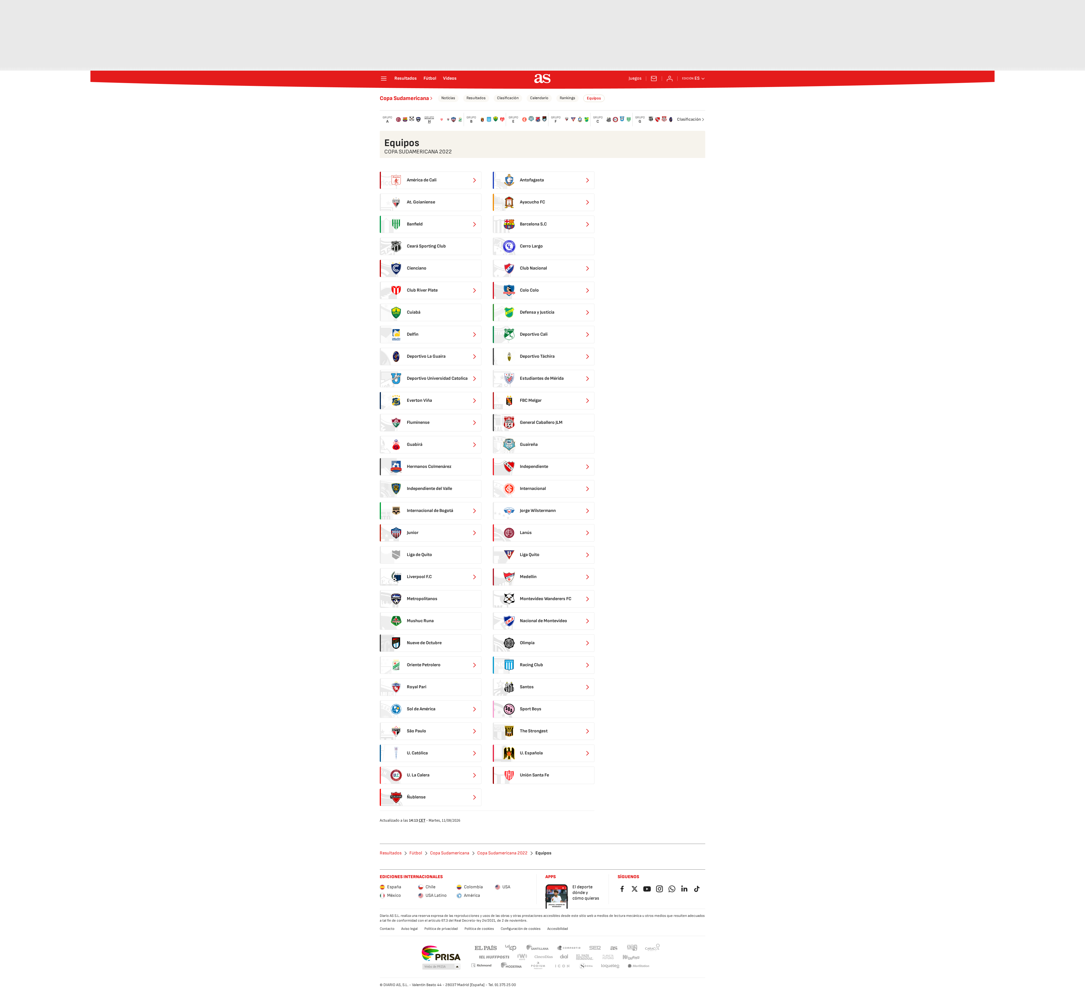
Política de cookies (479, 928)
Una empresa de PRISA (440, 953)
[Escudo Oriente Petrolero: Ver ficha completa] (460, 119)
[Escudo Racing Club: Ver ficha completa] (489, 119)
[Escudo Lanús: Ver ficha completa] (398, 119)
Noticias (448, 97)
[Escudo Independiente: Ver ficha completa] (657, 119)
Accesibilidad (557, 928)
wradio (522, 957)
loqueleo (610, 966)
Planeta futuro (608, 957)
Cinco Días (543, 957)
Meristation (638, 966)
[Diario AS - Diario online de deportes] (542, 78)
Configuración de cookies (521, 928)
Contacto (387, 928)
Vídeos (450, 78)
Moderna (511, 966)
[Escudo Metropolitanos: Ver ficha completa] (418, 119)
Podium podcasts (538, 966)
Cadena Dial (564, 957)
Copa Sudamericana (404, 98)
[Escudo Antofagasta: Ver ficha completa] (580, 119)
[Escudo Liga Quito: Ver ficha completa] (573, 119)
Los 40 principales (510, 947)
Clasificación (508, 97)
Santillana (537, 947)
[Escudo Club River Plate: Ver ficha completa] (502, 119)
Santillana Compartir (569, 947)
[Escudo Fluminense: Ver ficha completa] (448, 119)
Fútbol (430, 78)
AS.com (614, 947)
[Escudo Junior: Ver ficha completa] (453, 119)
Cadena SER (595, 947)
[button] (441, 967)
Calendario (539, 97)
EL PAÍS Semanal (584, 957)
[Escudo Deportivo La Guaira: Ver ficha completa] (671, 119)
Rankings (567, 97)
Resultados (405, 78)
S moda (586, 966)
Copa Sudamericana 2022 (502, 853)
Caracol (652, 947)
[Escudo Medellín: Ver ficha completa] (538, 119)
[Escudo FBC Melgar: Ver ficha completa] (482, 119)
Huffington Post (493, 957)
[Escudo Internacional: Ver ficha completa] (524, 119)
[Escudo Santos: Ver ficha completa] (609, 119)
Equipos (594, 98)
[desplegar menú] (384, 79)
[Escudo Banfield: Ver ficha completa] (629, 119)
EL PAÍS (485, 947)
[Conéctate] (669, 78)
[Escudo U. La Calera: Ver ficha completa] (615, 119)
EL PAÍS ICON (562, 966)
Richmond (481, 965)
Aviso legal (409, 928)
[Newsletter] (653, 78)
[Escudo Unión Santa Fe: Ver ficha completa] (441, 119)
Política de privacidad (441, 928)
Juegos (635, 78)
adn (632, 947)
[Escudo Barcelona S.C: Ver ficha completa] (405, 119)
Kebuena (631, 957)
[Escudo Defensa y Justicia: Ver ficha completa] (586, 119)
